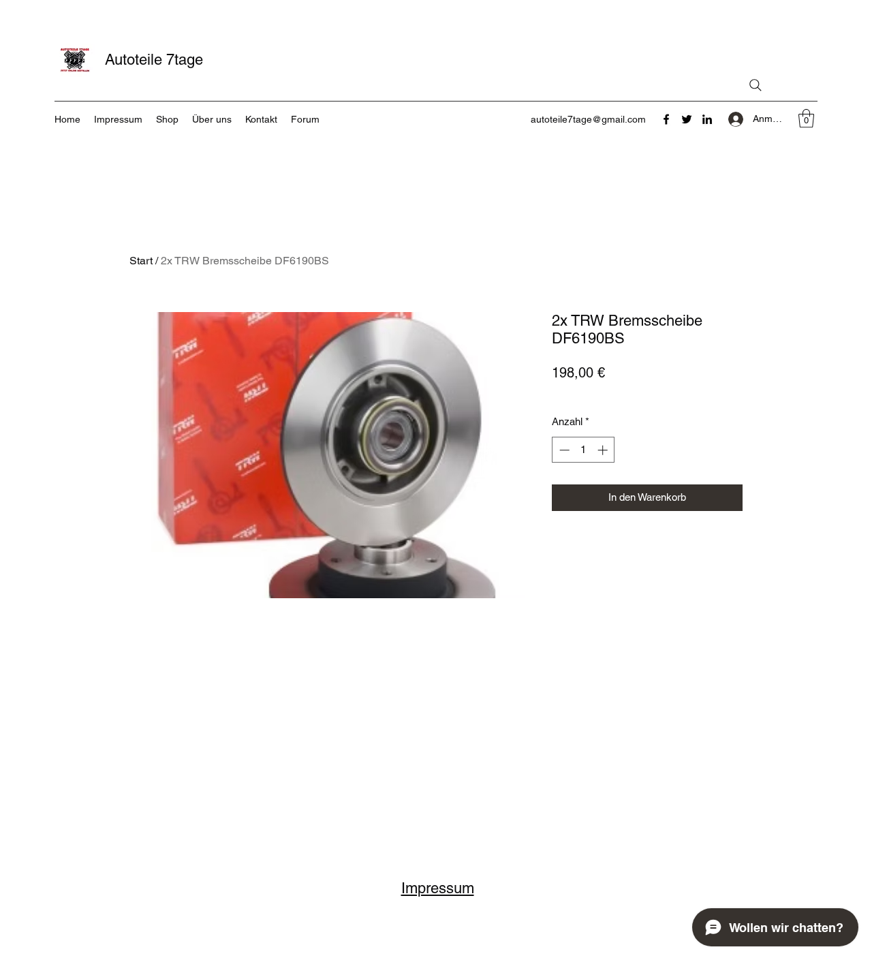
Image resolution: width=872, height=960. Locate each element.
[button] (806, 118)
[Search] (755, 85)
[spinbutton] (583, 450)
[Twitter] (687, 119)
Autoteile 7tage (154, 59)
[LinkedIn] (707, 119)
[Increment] (604, 450)
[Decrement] (563, 450)
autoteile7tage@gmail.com (588, 119)
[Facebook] (666, 119)
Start (141, 260)
